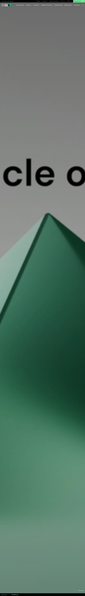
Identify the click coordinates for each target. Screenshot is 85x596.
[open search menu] (83, 5)
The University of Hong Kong (7, 1)
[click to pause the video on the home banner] (74, 590)
